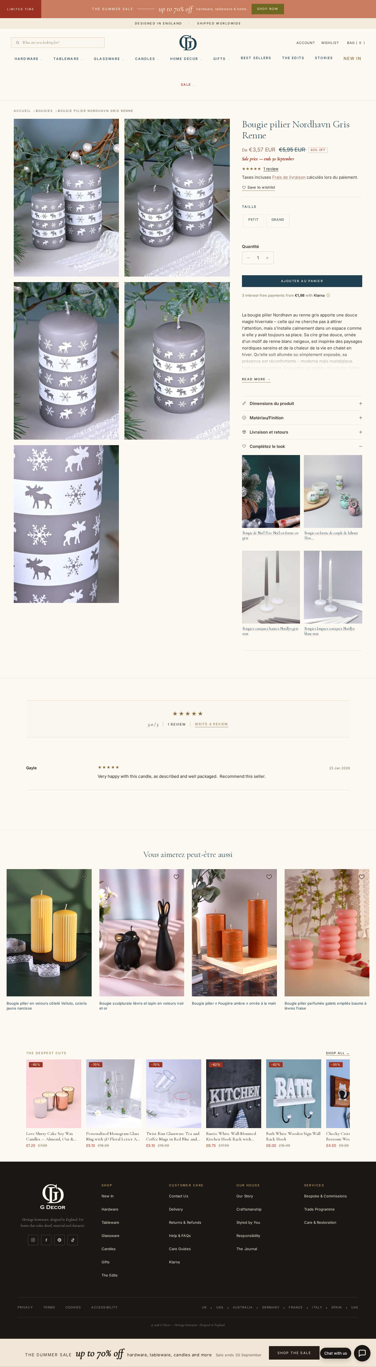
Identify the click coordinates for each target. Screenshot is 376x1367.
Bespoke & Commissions (325, 1196)
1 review (270, 169)
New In (352, 58)
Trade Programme (319, 1209)
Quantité (250, 246)
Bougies (44, 111)
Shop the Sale (294, 1353)
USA (220, 1307)
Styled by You (248, 1222)
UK (204, 1307)
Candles (145, 59)
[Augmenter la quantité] (269, 258)
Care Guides (180, 1249)
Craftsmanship (248, 1209)
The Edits (293, 58)
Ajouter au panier (302, 281)
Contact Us (178, 1196)
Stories (324, 58)
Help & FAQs (180, 1235)
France (296, 1307)
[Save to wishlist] (84, 876)
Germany (270, 1307)
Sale (186, 84)
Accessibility (104, 1307)
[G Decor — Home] (188, 42)
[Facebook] (46, 1240)
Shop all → (338, 1053)
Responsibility (248, 1235)
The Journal (246, 1249)
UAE (354, 1307)
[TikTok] (72, 1240)
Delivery (176, 1209)
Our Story (244, 1196)
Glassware (107, 59)
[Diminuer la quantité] (247, 258)
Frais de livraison (289, 177)
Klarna (174, 1262)
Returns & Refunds (185, 1222)
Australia (243, 1307)
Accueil (22, 111)
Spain (336, 1307)
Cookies (73, 1307)
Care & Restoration (320, 1222)
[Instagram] (33, 1240)
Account (305, 43)
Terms (49, 1307)
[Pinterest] (59, 1240)
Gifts (219, 59)
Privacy (25, 1307)
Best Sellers (256, 58)
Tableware (66, 59)
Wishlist (330, 43)
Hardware (27, 59)
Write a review (211, 724)
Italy (317, 1307)
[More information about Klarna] (328, 295)
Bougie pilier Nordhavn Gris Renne (95, 111)
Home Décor (184, 59)
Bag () (356, 43)
